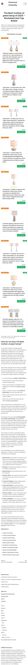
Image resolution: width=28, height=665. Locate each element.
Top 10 (2, 618)
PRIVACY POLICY (6, 637)
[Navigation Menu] (25, 4)
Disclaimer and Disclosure (8, 594)
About (2, 599)
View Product (21, 66)
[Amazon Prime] (23, 64)
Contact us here (8, 523)
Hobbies (4, 627)
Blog (2, 610)
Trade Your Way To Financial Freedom (11, 579)
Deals (2, 613)
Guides (3, 615)
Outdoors (4, 630)
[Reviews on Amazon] (14, 187)
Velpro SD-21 (4, 582)
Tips (3, 623)
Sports (3, 625)
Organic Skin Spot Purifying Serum (10, 584)
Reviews (3, 608)
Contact (3, 601)
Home (2, 606)
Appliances (4, 620)
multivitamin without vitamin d (9, 577)
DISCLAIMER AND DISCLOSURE (8, 640)
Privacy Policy (4, 596)
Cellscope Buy (5, 587)
